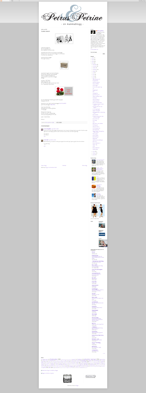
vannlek (57, 367)
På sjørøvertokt (95, 80)
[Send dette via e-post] (56, 122)
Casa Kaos (93, 293)
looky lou (85, 363)
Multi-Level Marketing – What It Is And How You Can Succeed (98, 290)
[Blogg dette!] (57, 122)
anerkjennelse (58, 360)
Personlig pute (95, 125)
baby (69, 360)
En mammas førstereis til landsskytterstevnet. (96, 275)
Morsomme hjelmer (96, 82)
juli (93, 73)
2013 (93, 61)
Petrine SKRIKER (96, 84)
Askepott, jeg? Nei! (96, 101)
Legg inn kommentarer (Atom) (51, 167)
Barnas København (96, 147)
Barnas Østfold (95, 114)
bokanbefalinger (96, 360)
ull (99, 366)
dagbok (42, 362)
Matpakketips (94, 286)
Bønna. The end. (94, 278)
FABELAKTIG (52, 104)
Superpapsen (94, 306)
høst (98, 361)
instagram (48, 363)
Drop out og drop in (96, 99)
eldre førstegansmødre (62, 361)
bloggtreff (90, 360)
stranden (54, 366)
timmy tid (63, 366)
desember (95, 64)
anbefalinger (52, 360)
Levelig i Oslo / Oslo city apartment (98, 324)
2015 (93, 58)
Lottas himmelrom (95, 285)
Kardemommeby (63, 359)
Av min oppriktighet (96, 109)
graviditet (90, 361)
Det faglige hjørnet (44, 359)
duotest (49, 361)
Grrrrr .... (97, 176)
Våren (94, 122)
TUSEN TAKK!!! (95, 149)
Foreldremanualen (95, 255)
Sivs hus (93, 252)
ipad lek (52, 363)
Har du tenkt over (96, 119)
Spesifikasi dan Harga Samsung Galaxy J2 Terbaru (97, 328)
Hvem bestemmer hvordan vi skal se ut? (97, 299)
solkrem (42, 366)
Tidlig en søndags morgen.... (97, 96)
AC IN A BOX (46, 140)
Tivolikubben (95, 98)
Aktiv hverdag (94, 314)
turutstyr (91, 366)
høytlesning (43, 363)
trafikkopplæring (82, 366)
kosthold (69, 363)
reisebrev (47, 365)
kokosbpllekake (64, 363)
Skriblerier (79, 359)
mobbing (52, 364)
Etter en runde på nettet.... (97, 102)
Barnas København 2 (96, 143)
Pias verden (94, 278)
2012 (93, 63)
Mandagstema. (95, 93)
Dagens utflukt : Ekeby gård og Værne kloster (98, 132)
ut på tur (44, 367)
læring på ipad (90, 363)
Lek (93, 88)
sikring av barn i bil (93, 365)
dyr (52, 361)
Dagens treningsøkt (96, 110)
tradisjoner (77, 366)
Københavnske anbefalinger (98, 140)
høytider (102, 362)
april (94, 78)
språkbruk (50, 366)
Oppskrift (73, 359)
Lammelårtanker (95, 302)
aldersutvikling (102, 359)
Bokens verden (94, 297)
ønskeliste (81, 367)
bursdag (102, 360)
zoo (74, 367)
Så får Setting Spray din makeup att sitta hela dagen (97, 266)
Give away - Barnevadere (98, 194)
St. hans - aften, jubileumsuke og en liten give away (99, 168)
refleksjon (97, 364)
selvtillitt (87, 365)
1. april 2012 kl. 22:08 (54, 129)
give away (84, 362)
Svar (44, 136)
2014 (93, 59)
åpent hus (94, 323)
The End (93, 336)
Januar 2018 (94, 315)
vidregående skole (68, 367)
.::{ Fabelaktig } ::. (94, 327)
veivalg (60, 367)
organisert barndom (72, 364)
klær (60, 363)
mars (94, 151)
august (94, 71)
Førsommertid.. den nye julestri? (97, 332)
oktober (94, 68)
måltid (56, 364)
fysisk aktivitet (78, 361)
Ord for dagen (95, 85)
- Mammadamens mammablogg (97, 261)
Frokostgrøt (94, 311)
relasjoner (52, 365)
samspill (66, 365)
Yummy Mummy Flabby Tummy (97, 335)
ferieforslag (73, 361)
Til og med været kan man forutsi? (97, 107)
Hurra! (94, 146)
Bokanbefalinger (95, 137)
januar (94, 154)
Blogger (77, 385)
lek (77, 363)
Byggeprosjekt (95, 90)
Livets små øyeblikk (47, 129)
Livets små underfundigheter (97, 269)
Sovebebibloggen (95, 289)
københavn (74, 363)
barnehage (83, 360)
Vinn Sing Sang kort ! (100, 160)
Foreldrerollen (53, 359)
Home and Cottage (95, 317)
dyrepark (55, 361)
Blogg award (95, 138)
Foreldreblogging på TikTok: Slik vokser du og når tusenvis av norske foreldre (98, 257)
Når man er (95, 141)
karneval (56, 363)
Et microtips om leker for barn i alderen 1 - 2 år (98, 105)
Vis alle (104, 353)
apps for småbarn (64, 360)
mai (94, 76)
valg (53, 367)
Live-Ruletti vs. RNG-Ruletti (96, 262)
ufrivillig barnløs (96, 366)
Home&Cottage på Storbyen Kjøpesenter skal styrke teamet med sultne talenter (97, 319)
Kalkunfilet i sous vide (95, 294)
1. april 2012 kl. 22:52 (52, 140)
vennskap (63, 367)
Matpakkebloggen (95, 310)
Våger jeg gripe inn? (96, 79)
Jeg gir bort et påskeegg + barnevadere (99, 185)
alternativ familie (45, 360)
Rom (93, 91)
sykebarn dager (58, 366)
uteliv (49, 367)
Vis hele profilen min (94, 49)
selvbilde (75, 365)
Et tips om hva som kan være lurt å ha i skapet (98, 117)
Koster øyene (69, 359)
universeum (103, 366)
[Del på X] (59, 122)
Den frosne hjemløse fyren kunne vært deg (97, 303)
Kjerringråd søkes (96, 129)
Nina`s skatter (94, 265)
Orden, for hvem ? (96, 126)
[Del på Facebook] (60, 122)
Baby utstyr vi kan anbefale (98, 123)
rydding (63, 365)
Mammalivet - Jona (95, 339)
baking (73, 360)
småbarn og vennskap (101, 365)
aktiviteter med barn (90, 359)
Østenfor (77, 367)
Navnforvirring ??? (96, 94)
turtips (87, 366)
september (95, 69)
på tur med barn (84, 364)
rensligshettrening (58, 365)
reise (101, 364)
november (95, 66)
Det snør (93, 270)
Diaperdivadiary (94, 331)
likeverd (82, 363)
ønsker (85, 367)
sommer (45, 366)
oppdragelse (61, 364)
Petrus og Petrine (100, 30)
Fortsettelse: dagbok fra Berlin (97, 340)
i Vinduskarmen (95, 350)
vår (72, 367)
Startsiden (64, 165)
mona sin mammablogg (96, 342)
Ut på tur (93, 252)
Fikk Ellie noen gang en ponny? (97, 307)
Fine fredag (95, 120)
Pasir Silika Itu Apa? (95, 351)
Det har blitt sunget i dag (97, 87)
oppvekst (66, 364)
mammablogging (96, 363)
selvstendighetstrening (80, 365)
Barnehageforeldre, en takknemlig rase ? (99, 113)
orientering (77, 364)
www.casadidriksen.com (96, 273)
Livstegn (93, 343)
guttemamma (94, 346)
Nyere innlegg (43, 165)
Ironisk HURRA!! (95, 135)
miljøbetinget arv (47, 364)
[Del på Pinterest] (61, 122)
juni (94, 74)
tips (67, 366)
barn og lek (77, 360)
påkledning (92, 364)
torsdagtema (71, 366)
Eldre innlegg (84, 165)
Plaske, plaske (95, 133)
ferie (68, 362)
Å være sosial (94, 282)
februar (94, 153)
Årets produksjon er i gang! (96, 347)
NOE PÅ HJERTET (62, 103)
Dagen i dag (95, 144)
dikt (45, 362)
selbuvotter (70, 365)
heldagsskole (95, 361)
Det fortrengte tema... (96, 128)
